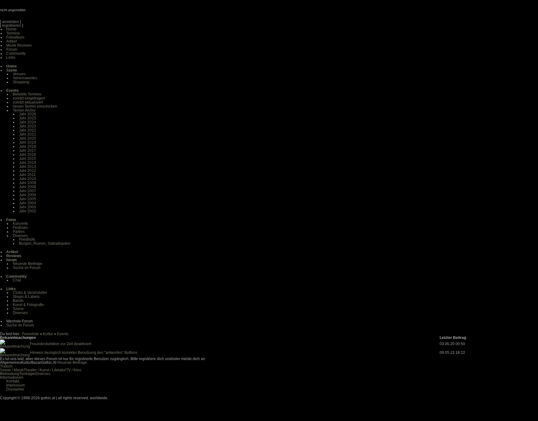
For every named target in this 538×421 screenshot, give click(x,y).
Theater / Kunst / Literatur (45, 370)
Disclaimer (15, 389)
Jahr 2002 (27, 211)
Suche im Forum (26, 268)
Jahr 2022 (27, 130)
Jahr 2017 (27, 150)
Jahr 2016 (27, 154)
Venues (19, 74)
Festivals (20, 227)
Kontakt (12, 381)
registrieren (11, 25)
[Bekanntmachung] (15, 346)
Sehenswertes (25, 78)
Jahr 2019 (27, 142)
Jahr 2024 (27, 122)
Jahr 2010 (27, 179)
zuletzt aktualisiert (28, 102)
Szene (18, 309)
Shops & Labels (26, 296)
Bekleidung (9, 374)
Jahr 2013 (27, 166)
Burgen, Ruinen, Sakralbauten (44, 243)
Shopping (21, 82)
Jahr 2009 (27, 183)
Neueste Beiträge (27, 263)
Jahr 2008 (27, 187)
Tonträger (27, 374)
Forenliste (30, 334)
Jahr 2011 (27, 175)
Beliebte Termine (27, 94)
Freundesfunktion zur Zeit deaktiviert (60, 344)
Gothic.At (36, 12)
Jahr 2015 (27, 158)
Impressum (15, 385)
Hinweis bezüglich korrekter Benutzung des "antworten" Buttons (83, 352)
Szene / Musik (12, 370)
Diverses (20, 236)
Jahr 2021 (27, 134)
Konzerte (20, 223)
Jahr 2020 (27, 138)
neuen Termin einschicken (35, 106)
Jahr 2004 (27, 203)
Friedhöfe (27, 239)
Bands (18, 300)
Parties (19, 231)
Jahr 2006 (27, 195)
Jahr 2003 (27, 207)
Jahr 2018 (27, 146)
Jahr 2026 (27, 114)
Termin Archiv (24, 110)
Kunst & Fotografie (28, 305)
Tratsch (6, 366)
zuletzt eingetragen (29, 98)
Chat (17, 280)
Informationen (11, 377)
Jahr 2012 (27, 171)
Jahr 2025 (27, 118)
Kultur (48, 334)
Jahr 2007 (27, 191)
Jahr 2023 (27, 126)
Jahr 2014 (27, 162)
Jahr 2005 (27, 199)
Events (62, 334)
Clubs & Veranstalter (30, 292)
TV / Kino (73, 370)
